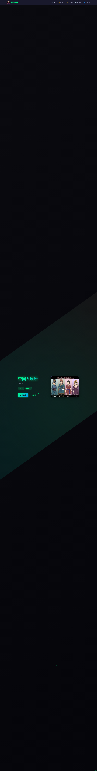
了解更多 (34, 395)
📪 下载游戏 (87, 2)
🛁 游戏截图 (78, 2)
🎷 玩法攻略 (70, 2)
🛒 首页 (54, 2)
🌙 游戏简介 (61, 2)
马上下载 (24, 395)
